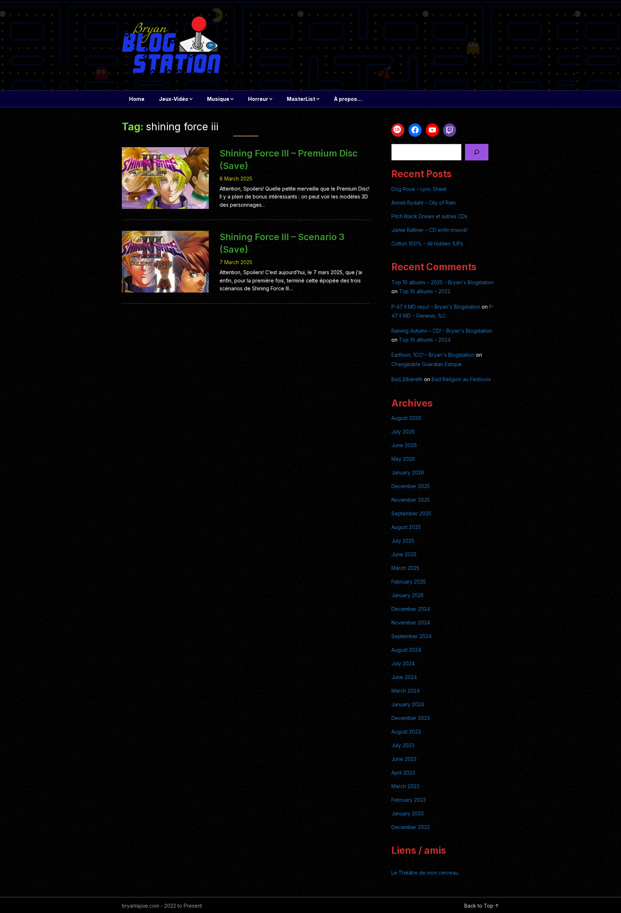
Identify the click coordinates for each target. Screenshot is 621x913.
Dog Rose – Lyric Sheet (419, 189)
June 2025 (404, 554)
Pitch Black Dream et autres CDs (429, 216)
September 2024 (411, 636)
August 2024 (406, 650)
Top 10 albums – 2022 (424, 291)
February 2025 (408, 582)
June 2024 (404, 677)
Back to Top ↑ (481, 906)
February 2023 (408, 800)
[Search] (476, 152)
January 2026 (407, 472)
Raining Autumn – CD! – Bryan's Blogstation (441, 331)
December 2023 (410, 718)
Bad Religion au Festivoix (461, 379)
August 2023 (406, 732)
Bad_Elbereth (407, 379)
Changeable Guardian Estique (426, 364)
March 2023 (405, 786)
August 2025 (406, 527)
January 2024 (407, 704)
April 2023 (403, 772)
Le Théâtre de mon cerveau (424, 873)
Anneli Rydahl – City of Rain (423, 203)
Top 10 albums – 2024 (425, 340)
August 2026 (406, 418)
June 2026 (404, 445)
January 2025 (407, 595)
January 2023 (407, 813)
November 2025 (410, 500)
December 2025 (410, 486)
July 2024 (403, 663)
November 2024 (410, 622)
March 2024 (405, 691)
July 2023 (402, 745)
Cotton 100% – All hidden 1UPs (427, 243)
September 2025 (411, 513)
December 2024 (410, 609)
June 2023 (404, 759)
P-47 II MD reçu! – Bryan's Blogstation (435, 307)
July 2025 (402, 541)
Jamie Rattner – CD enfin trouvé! (429, 230)
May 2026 (403, 459)
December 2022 (410, 827)
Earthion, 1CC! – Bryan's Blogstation (432, 355)
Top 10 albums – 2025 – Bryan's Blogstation (442, 282)
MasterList (301, 99)
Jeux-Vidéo (173, 99)
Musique (218, 99)
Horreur (258, 99)
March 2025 (405, 568)
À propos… (348, 99)
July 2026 (403, 432)
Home (136, 99)
